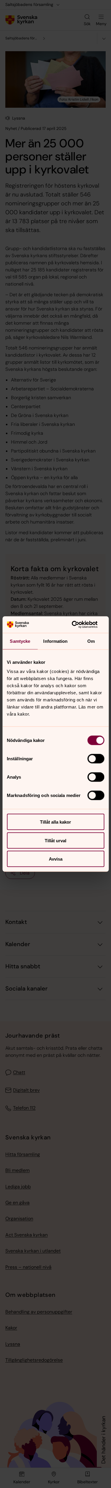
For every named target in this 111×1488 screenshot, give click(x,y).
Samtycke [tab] (20, 640)
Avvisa (55, 858)
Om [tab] (91, 640)
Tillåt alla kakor (55, 821)
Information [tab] (55, 640)
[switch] (95, 759)
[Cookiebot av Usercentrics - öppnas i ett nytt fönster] (79, 625)
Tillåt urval (55, 840)
